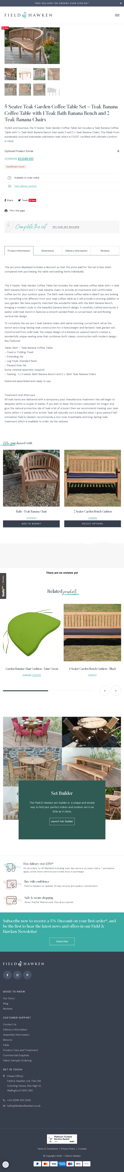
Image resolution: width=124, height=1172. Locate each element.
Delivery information (15, 1029)
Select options (92, 523)
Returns (7, 1040)
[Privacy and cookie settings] (5, 1164)
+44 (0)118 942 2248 (19, 1100)
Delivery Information (76, 250)
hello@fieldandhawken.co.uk (24, 1105)
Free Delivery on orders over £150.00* (62, 3)
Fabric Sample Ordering (17, 1060)
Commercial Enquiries (16, 1055)
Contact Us (9, 1024)
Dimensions (47, 250)
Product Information (19, 250)
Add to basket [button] (31, 523)
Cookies (82, 1148)
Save (6, 28)
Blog (5, 1003)
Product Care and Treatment (20, 1050)
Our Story (9, 998)
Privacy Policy (68, 1148)
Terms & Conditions (47, 1148)
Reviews (105, 250)
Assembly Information (16, 1034)
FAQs (6, 1045)
